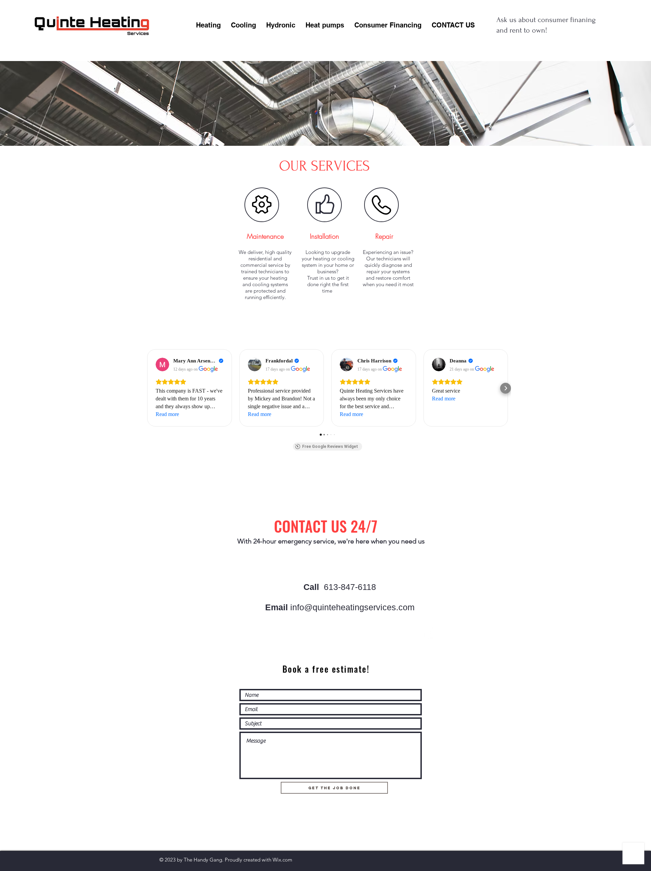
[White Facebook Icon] (428, 632)
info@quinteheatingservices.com (352, 607)
